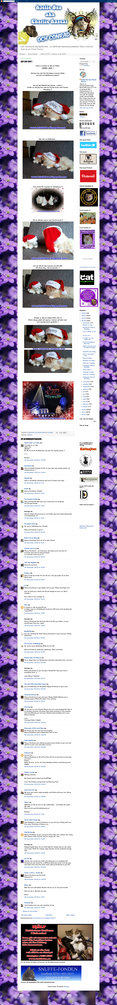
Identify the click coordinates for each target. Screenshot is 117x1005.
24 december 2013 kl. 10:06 (34, 472)
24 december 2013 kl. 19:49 (34, 652)
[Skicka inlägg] (57, 432)
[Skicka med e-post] (60, 432)
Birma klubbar (32, 54)
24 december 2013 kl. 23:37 (34, 701)
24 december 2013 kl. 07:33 (34, 460)
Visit (87, 267)
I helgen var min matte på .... (88, 338)
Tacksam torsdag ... (89, 360)
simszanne (28, 466)
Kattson (27, 573)
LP (25, 585)
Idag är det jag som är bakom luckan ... (89, 347)
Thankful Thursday (89, 351)
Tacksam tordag (88, 372)
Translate (86, 65)
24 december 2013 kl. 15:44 (34, 557)
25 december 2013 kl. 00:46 (35, 722)
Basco (26, 885)
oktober (86, 384)
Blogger (66, 986)
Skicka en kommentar (30, 911)
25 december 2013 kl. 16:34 (34, 853)
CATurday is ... (87, 369)
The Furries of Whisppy (32, 643)
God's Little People (31, 820)
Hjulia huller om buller (32, 443)
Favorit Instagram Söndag (89, 342)
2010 (84, 414)
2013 (84, 320)
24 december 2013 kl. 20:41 (34, 678)
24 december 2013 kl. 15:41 (34, 543)
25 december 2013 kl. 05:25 (35, 796)
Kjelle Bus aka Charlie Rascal (88, 80)
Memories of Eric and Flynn (34, 728)
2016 (84, 313)
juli (84, 391)
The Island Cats (29, 524)
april (84, 399)
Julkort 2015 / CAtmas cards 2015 (53, 54)
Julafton (29, 434)
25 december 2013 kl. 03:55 (35, 766)
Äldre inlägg (70, 915)
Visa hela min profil (86, 108)
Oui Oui (26, 858)
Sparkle (27, 478)
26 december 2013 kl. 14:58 (34, 907)
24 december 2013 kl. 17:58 (34, 613)
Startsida (49, 915)
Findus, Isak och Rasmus (32, 657)
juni (84, 394)
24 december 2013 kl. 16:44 (34, 599)
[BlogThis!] (61, 432)
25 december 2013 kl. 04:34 (35, 784)
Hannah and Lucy (30, 548)
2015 (84, 315)
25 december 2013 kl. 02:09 (35, 735)
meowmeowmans (30, 694)
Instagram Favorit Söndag (89, 328)
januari (85, 406)
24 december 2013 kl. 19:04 (34, 638)
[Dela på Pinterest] (66, 432)
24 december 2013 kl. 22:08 (35, 689)
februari (86, 404)
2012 (84, 409)
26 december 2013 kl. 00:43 (35, 867)
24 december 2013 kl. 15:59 (34, 579)
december (86, 323)
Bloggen (22, 54)
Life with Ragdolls (30, 562)
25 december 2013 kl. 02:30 (35, 747)
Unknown (27, 753)
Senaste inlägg (26, 915)
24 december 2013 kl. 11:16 (34, 483)
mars (85, 401)
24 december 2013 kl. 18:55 (34, 625)
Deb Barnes (28, 832)
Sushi (26, 488)
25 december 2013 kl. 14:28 (34, 839)
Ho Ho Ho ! (87, 335)
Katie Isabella (28, 740)
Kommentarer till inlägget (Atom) (43, 918)
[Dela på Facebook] (64, 432)
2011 (84, 412)
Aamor (26, 802)
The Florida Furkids (30, 499)
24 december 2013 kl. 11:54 (34, 518)
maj (84, 396)
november (86, 381)
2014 (84, 318)
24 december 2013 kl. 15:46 (34, 567)
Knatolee (27, 902)
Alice (26, 605)
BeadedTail (28, 631)
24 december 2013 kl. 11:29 (34, 493)
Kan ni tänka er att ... (89, 332)
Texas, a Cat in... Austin (32, 873)
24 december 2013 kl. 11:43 (34, 506)
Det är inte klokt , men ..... (89, 354)
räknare (82, 117)
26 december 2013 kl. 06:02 (35, 879)
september (87, 386)
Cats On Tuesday (89, 363)
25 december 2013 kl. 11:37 (34, 814)
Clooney (27, 707)
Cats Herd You (29, 790)
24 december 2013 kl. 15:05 (34, 532)
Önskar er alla (87, 325)
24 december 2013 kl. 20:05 (35, 662)
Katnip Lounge (29, 772)
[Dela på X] (63, 432)
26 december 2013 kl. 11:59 (34, 897)
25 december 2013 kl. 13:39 (34, 826)
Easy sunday (87, 358)
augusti (86, 389)
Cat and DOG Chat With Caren (35, 684)
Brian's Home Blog (30, 538)
